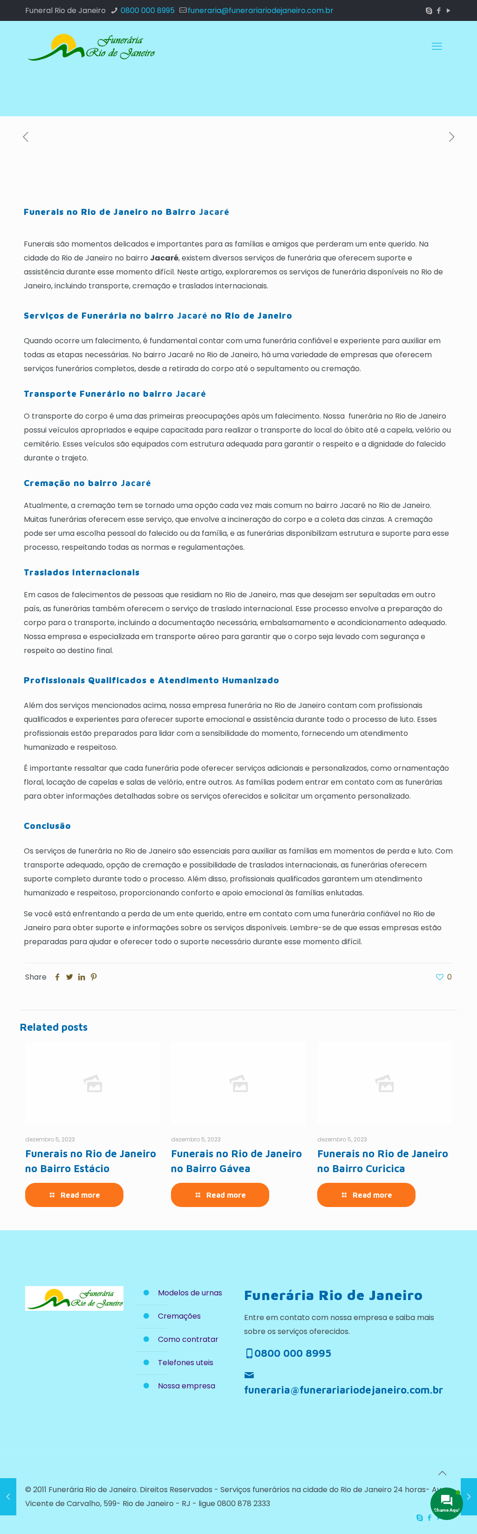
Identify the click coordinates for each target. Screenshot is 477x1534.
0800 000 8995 (147, 10)
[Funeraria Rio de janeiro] (90, 46)
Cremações (179, 1316)
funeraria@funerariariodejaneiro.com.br (261, 10)
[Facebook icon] (438, 10)
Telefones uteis (185, 1362)
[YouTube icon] (448, 10)
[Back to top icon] (442, 1473)
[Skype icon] (428, 10)
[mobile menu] (437, 46)
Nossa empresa (186, 1386)
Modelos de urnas (190, 1292)
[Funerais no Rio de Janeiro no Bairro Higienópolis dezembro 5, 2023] (8, 1496)
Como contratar (188, 1339)
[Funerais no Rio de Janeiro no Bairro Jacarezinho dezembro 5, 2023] (469, 1496)
